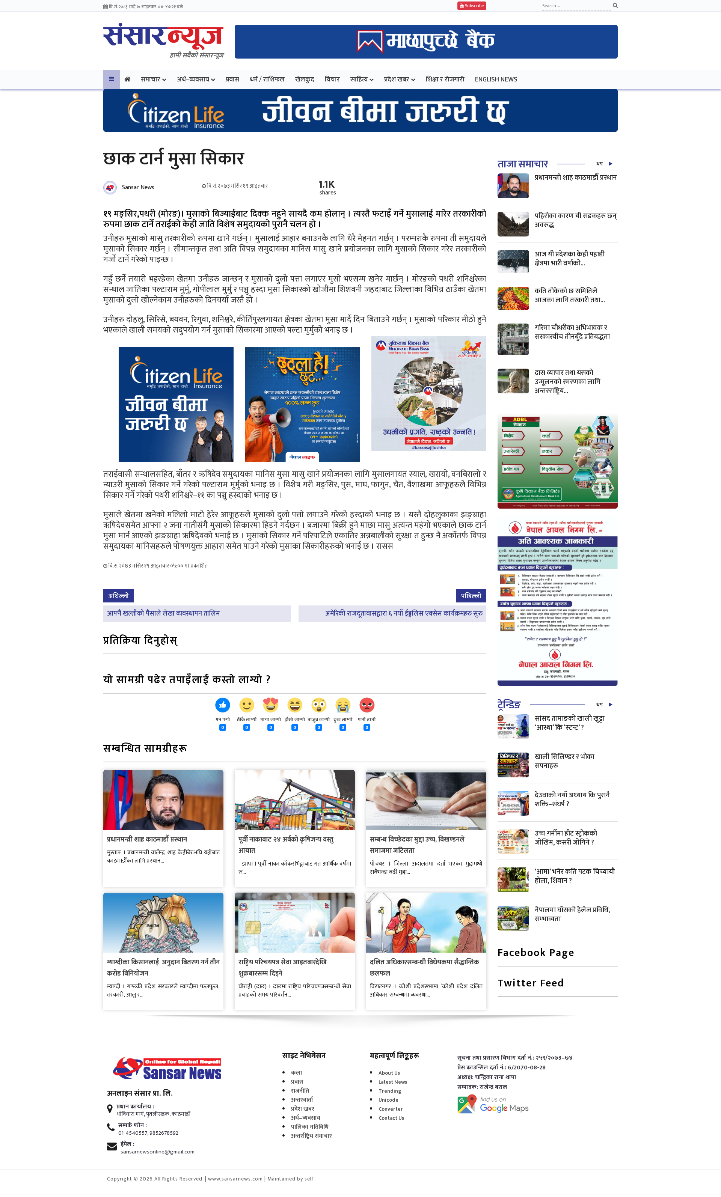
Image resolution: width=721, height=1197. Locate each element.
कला (296, 1073)
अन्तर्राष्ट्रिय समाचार (311, 1136)
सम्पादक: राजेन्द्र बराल (482, 1087)
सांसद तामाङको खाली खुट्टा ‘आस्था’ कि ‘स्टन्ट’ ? (570, 723)
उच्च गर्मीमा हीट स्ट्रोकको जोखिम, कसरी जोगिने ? (566, 838)
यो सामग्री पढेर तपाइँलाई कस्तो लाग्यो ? (187, 681)
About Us (389, 1073)
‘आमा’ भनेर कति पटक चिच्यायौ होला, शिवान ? (575, 876)
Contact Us (391, 1118)
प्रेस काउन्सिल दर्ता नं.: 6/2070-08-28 (501, 1068)
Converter (391, 1109)
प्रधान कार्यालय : (135, 1107)
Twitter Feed (531, 984)
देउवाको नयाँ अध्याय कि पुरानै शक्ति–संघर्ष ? (572, 799)
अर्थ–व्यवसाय (193, 79)
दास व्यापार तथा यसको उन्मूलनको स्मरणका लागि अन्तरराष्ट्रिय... (567, 382)
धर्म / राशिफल (267, 79)
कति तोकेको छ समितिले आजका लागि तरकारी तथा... (570, 295)
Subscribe (474, 5)
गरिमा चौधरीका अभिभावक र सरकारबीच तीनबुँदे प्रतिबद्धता (572, 332)
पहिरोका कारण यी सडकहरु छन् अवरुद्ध (576, 220)
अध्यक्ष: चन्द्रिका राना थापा (486, 1078)
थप (599, 164)
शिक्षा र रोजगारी (445, 79)
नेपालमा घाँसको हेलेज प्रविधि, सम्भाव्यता (572, 914)
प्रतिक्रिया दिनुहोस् (140, 641)
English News (496, 79)
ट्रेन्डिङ (509, 705)
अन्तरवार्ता (302, 1100)
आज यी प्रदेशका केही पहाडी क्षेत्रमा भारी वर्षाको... (570, 258)
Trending (390, 1091)
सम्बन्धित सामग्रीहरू (145, 749)
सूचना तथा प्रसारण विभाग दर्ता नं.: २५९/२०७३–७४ (515, 1058)
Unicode (388, 1100)
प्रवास (232, 79)
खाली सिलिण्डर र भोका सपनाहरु (564, 761)
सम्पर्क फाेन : (132, 1126)
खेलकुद (304, 79)
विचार (332, 79)
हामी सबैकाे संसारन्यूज (196, 55)
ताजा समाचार (523, 164)
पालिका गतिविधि (310, 1127)
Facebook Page (536, 954)
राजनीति (300, 1091)
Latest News (393, 1082)
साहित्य (359, 79)
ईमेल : (127, 1144)
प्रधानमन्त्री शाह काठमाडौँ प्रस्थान (147, 839)
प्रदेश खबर (396, 79)
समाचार (150, 79)
